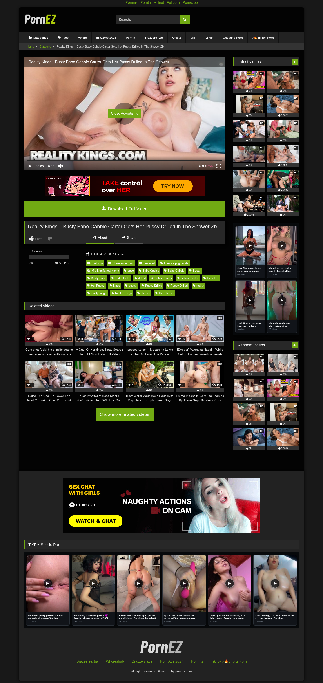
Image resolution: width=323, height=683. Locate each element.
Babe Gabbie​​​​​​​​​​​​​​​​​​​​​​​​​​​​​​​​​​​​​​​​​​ (176, 270)
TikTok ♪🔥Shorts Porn (229, 661)
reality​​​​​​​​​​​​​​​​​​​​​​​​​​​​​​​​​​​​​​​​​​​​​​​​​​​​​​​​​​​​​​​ (200, 285)
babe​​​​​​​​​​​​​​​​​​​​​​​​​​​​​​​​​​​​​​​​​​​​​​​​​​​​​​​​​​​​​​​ (131, 270)
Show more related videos (124, 414)
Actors (82, 37)
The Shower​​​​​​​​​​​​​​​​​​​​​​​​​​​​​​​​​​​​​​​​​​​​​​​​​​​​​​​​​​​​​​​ (166, 293)
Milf (192, 37)
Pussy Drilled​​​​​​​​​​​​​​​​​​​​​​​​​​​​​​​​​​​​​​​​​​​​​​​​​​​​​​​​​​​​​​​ (179, 285)
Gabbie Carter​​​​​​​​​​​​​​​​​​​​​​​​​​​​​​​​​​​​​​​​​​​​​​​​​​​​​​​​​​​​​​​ (163, 278)
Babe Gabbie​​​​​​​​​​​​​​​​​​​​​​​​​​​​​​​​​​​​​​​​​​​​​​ (151, 270)
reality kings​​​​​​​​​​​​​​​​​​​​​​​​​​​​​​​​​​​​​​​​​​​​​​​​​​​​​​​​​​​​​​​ (98, 293)
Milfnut (159, 2)
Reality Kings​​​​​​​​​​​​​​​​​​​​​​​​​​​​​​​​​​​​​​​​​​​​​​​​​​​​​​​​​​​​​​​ (123, 293)
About (102, 238)
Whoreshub (115, 661)
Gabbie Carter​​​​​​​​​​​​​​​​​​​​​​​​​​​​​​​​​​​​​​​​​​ (189, 278)
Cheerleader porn (123, 263)
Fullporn (173, 2)
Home (30, 46)
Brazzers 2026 (106, 37)
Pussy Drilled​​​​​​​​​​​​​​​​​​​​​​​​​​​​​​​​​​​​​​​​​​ (153, 285)
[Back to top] (309, 670)
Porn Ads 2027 (171, 661)
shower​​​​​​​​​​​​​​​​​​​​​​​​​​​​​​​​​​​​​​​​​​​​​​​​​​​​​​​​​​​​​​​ (145, 293)
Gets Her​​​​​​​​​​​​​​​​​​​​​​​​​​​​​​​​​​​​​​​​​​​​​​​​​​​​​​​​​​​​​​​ (212, 278)
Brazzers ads (142, 661)
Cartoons (45, 46)
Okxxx (176, 37)
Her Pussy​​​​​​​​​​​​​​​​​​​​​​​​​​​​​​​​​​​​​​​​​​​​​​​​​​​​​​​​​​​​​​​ (97, 285)
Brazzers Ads (154, 37)
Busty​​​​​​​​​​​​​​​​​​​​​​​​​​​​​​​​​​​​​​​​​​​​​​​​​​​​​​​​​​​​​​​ (196, 270)
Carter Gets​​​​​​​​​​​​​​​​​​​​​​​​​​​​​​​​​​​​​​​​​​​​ (122, 278)
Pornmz (131, 2)
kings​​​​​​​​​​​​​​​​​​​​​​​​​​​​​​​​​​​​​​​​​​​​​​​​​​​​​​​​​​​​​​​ (116, 285)
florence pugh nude (176, 263)
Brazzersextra (87, 661)
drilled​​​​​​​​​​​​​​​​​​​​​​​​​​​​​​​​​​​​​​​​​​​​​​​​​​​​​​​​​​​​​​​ (142, 278)
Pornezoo (190, 2)
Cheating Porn (233, 37)
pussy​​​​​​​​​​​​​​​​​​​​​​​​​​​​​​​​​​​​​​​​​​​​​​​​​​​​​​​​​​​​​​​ (132, 285)
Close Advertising (124, 113)
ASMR (209, 37)
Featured (149, 263)
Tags (65, 37)
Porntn (145, 2)
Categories (40, 37)
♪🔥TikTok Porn (263, 37)
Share (131, 238)
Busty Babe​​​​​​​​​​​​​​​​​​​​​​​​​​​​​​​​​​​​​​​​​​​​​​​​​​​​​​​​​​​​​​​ (98, 278)
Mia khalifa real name (105, 270)
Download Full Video (127, 208)
